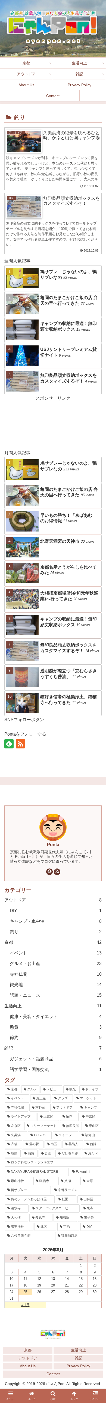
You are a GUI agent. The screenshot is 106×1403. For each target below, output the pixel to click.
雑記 (53, 1048)
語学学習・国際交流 (56, 1069)
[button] (96, 1010)
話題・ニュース (56, 995)
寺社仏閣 (56, 974)
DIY (56, 910)
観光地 (56, 984)
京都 (53, 942)
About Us (28, 1366)
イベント (56, 953)
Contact (53, 1374)
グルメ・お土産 (56, 963)
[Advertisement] (53, 421)
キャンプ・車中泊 (56, 921)
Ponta (53, 844)
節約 (56, 1037)
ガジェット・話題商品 (56, 1058)
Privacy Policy (78, 1366)
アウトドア (53, 900)
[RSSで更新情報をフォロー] (20, 743)
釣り (56, 931)
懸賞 (56, 1027)
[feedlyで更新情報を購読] (9, 743)
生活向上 (78, 1350)
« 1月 (25, 1305)
